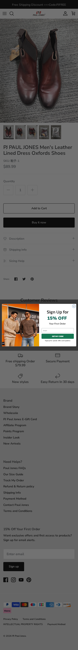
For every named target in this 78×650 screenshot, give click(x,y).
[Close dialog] (74, 306)
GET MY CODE (57, 336)
